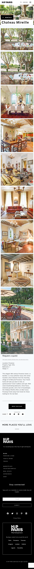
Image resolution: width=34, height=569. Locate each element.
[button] (10, 414)
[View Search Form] (21, 2)
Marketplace (17, 532)
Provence (16, 540)
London (17, 544)
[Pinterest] (22, 513)
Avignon (10, 544)
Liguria (13, 548)
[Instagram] (17, 513)
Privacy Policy (17, 518)
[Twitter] (12, 513)
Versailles (20, 548)
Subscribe (25, 2)
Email (18, 499)
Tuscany (23, 540)
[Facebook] (8, 513)
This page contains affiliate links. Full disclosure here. (15, 359)
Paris (9, 540)
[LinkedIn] (26, 513)
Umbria (24, 544)
